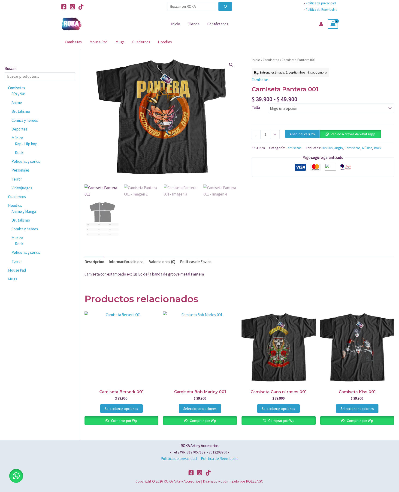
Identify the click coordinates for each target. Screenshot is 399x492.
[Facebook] (64, 7)
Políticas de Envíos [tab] (195, 261)
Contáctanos (217, 24)
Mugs (119, 41)
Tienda (194, 24)
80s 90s (327, 148)
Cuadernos (141, 41)
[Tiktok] (81, 7)
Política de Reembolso (321, 9)
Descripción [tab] (94, 261)
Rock (377, 148)
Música (367, 148)
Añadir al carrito (302, 134)
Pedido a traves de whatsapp (352, 134)
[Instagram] (72, 7)
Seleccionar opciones (121, 408)
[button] (231, 65)
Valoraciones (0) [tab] (162, 261)
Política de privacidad (320, 3)
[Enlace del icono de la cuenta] (321, 24)
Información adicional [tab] (127, 261)
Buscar (10, 68)
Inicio (175, 24)
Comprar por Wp (123, 420)
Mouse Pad (99, 41)
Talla (256, 107)
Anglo (338, 148)
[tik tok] (208, 473)
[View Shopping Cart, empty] (333, 24)
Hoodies (165, 41)
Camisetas (73, 41)
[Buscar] (225, 6)
